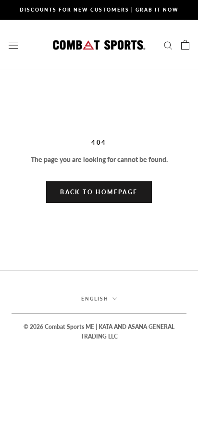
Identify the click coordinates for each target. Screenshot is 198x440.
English (95, 299)
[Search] (168, 45)
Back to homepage (98, 192)
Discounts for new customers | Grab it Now (99, 10)
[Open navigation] (13, 44)
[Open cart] (185, 45)
